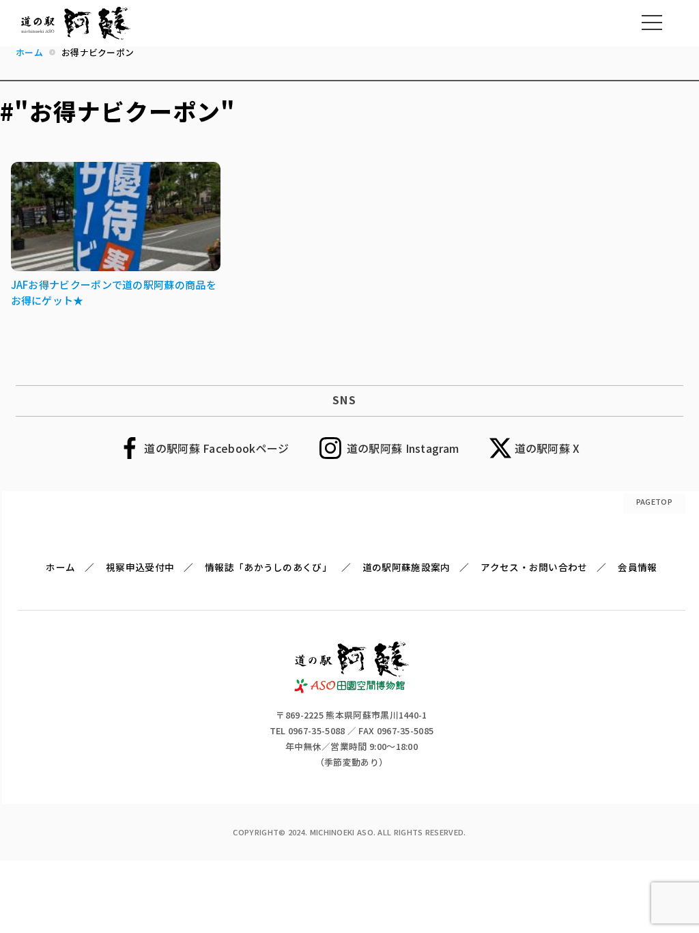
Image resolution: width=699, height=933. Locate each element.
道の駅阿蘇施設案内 (406, 567)
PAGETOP (654, 501)
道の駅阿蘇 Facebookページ (216, 448)
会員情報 (637, 567)
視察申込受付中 (140, 567)
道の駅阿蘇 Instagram (403, 448)
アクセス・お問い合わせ (534, 567)
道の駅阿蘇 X (547, 448)
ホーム (60, 567)
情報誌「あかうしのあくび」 (268, 567)
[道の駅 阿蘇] (352, 688)
